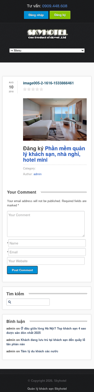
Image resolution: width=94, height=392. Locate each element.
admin (38, 174)
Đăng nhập (36, 15)
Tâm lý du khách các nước (39, 351)
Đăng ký (60, 15)
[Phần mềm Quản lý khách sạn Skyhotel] (47, 39)
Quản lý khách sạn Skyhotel (47, 388)
